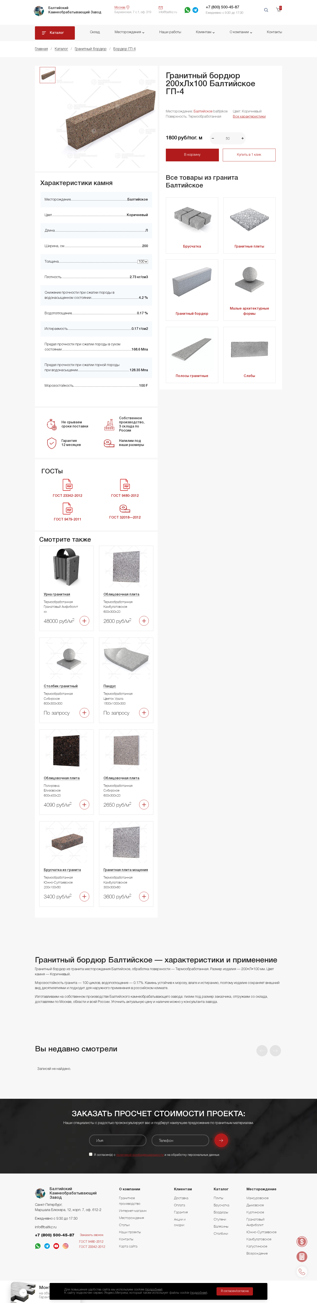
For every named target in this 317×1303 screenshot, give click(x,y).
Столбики (221, 1233)
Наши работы (170, 32)
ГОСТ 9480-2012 (91, 1241)
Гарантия (181, 1212)
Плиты (218, 1198)
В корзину (192, 154)
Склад (95, 32)
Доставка (181, 1198)
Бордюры (221, 1212)
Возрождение (257, 1253)
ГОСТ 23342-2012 (92, 1246)
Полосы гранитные (192, 376)
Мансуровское (257, 1198)
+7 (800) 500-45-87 (222, 7)
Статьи (124, 1225)
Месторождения (128, 32)
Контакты (274, 32)
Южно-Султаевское (261, 1232)
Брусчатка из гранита (62, 870)
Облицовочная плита (121, 594)
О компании (239, 32)
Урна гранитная (57, 594)
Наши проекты (130, 1232)
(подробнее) (153, 1289)
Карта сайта (128, 1246)
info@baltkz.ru (45, 1227)
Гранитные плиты (249, 246)
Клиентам (203, 32)
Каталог (57, 32)
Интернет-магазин (132, 1211)
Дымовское (255, 1205)
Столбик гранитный (61, 686)
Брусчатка (192, 246)
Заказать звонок (92, 1235)
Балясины (221, 1226)
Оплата (179, 1205)
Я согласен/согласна (235, 1291)
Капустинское (256, 1246)
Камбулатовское (258, 1239)
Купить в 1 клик (249, 154)
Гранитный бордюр (192, 313)
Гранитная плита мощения (126, 870)
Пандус (110, 686)
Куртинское (255, 1212)
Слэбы (249, 376)
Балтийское (203, 111)
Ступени (220, 1219)
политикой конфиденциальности (140, 1154)
